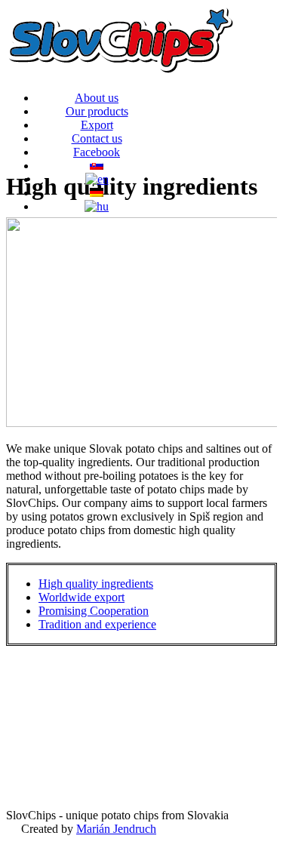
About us (96, 97)
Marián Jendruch (116, 828)
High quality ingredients (95, 583)
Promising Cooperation (93, 610)
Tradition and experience (97, 624)
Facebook (96, 152)
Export (97, 124)
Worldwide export (81, 597)
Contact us (97, 138)
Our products (97, 111)
